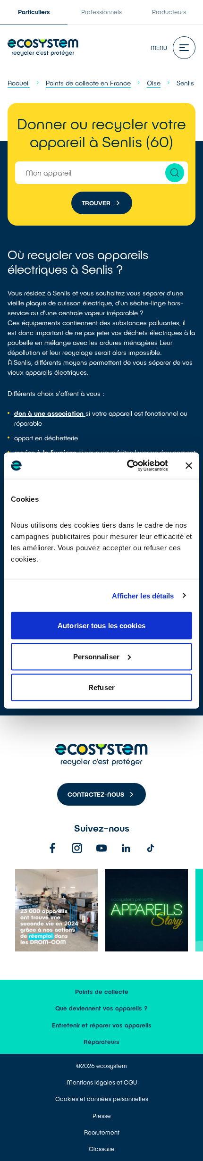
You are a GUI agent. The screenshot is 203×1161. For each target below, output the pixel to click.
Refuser (101, 687)
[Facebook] (52, 848)
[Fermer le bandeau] (189, 465)
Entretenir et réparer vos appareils (102, 1025)
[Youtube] (101, 848)
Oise (154, 83)
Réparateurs (101, 1041)
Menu (159, 47)
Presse (102, 1115)
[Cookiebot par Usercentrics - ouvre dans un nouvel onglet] (127, 466)
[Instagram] (77, 848)
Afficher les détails (143, 595)
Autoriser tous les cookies (101, 626)
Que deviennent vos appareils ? (101, 1008)
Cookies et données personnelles (101, 1098)
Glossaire (102, 1149)
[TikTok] (150, 848)
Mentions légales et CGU (102, 1082)
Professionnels (101, 12)
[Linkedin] (126, 848)
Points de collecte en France (88, 83)
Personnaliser (96, 656)
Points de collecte (101, 991)
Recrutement (101, 1132)
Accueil (19, 83)
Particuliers (34, 12)
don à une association (49, 413)
